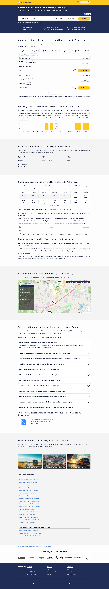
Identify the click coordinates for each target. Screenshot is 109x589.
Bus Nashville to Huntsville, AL (26, 509)
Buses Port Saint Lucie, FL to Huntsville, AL (29, 517)
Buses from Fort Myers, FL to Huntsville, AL (29, 485)
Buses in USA (28, 546)
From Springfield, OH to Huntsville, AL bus (29, 520)
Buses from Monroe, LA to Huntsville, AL (29, 503)
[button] (49, 313)
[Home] (25, 2)
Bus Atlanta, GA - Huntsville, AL (26, 477)
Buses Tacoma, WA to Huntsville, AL (28, 522)
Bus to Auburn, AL (48, 546)
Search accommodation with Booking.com (30, 22)
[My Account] (77, 2)
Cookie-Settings (52, 572)
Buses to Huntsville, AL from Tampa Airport (30, 533)
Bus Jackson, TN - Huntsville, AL (27, 487)
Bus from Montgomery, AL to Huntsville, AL (30, 506)
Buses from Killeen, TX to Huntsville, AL (29, 490)
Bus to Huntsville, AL (38, 546)
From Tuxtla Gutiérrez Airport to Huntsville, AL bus (31, 535)
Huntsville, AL (73, 282)
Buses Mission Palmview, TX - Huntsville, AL (30, 498)
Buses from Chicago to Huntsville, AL (28, 482)
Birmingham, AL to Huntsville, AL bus (28, 479)
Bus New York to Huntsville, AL (26, 511)
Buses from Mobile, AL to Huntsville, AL (29, 501)
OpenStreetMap (82, 312)
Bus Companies (31, 574)
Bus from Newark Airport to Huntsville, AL (29, 530)
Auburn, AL (85, 282)
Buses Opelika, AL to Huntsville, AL (27, 514)
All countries (71, 574)
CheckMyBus (21, 546)
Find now (84, 70)
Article (69, 572)
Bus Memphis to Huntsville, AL (26, 495)
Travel (49, 574)
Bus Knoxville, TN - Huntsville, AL (27, 493)
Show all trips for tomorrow (55, 93)
